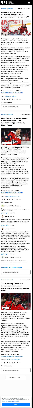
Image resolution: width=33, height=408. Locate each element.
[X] (10, 99)
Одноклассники (7, 93)
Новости (4, 8)
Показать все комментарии (11, 267)
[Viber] (12, 99)
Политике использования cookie (10, 401)
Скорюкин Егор (11, 96)
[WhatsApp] (15, 99)
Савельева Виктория (13, 196)
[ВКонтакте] (2, 99)
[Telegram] (7, 99)
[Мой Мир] (17, 99)
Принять (16, 404)
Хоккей (10, 8)
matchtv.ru (5, 308)
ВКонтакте (19, 93)
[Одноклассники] (5, 99)
